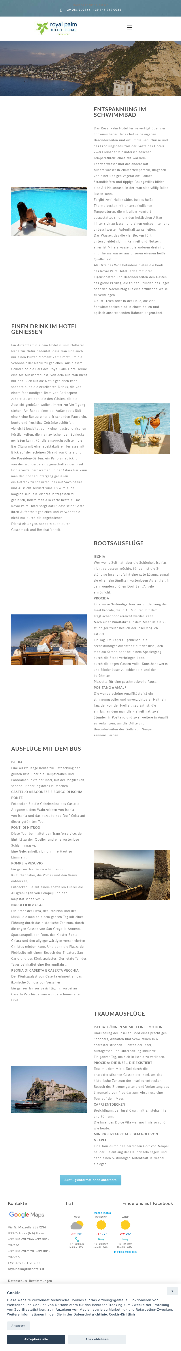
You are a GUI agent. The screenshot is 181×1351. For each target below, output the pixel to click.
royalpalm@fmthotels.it (26, 1269)
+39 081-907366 (21, 1239)
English (90, 5)
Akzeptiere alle (36, 1339)
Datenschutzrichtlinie (90, 1314)
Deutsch (102, 5)
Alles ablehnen (97, 1339)
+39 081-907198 (21, 1251)
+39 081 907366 (78, 10)
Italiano (78, 5)
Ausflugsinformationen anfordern (90, 1180)
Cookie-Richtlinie (122, 1314)
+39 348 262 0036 (107, 10)
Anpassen (18, 1325)
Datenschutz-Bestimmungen (30, 1281)
